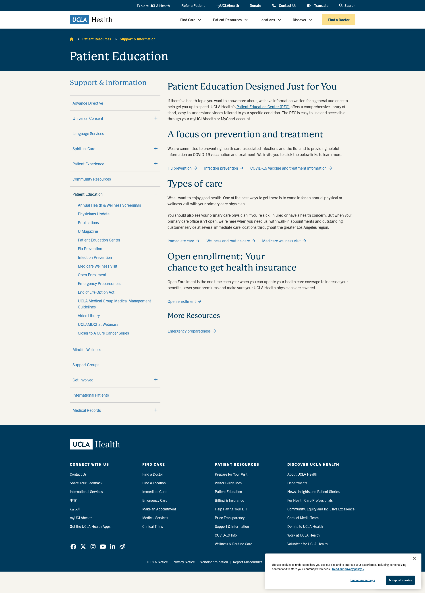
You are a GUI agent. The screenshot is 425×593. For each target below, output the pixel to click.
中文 (73, 500)
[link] (73, 546)
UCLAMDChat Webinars (98, 324)
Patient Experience (88, 163)
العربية (75, 509)
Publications (88, 222)
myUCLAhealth (227, 5)
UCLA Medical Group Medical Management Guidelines (114, 303)
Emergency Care (154, 500)
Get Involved (83, 379)
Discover (299, 19)
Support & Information (137, 39)
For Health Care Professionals (310, 500)
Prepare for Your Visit (231, 474)
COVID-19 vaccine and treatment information (288, 168)
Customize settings (362, 580)
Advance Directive (88, 103)
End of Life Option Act (96, 292)
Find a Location (154, 483)
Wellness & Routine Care (233, 543)
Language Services (88, 133)
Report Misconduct (247, 562)
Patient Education (88, 194)
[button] (154, 5)
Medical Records (87, 410)
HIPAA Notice (157, 562)
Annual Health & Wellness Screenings (109, 205)
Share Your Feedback (86, 483)
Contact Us (287, 5)
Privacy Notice (184, 562)
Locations (267, 19)
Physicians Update (94, 213)
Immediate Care (154, 491)
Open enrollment (182, 301)
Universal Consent (88, 118)
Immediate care (181, 240)
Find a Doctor (339, 19)
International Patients (91, 394)
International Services (86, 491)
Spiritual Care (84, 148)
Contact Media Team (303, 517)
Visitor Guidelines (228, 483)
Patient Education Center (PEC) (263, 106)
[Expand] (156, 118)
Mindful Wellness (87, 349)
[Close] (414, 558)
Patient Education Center (99, 239)
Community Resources (92, 178)
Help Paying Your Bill (231, 509)
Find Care (187, 19)
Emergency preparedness (189, 330)
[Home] (71, 39)
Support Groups (86, 364)
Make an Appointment (159, 509)
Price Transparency (230, 517)
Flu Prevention (90, 248)
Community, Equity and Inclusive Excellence (321, 509)
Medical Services (155, 517)
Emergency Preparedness (99, 283)
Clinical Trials (152, 526)
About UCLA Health (302, 474)
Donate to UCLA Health (305, 526)
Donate (255, 5)
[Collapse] (156, 194)
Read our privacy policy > (348, 569)
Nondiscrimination (214, 562)
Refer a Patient (193, 5)
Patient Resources (227, 19)
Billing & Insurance (229, 500)
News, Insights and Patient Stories (313, 491)
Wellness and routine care (228, 240)
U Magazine (88, 231)
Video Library (89, 315)
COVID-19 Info (226, 535)
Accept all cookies (400, 580)
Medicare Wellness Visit (97, 265)
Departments (297, 483)
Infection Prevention (95, 257)
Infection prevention (221, 168)
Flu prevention (180, 168)
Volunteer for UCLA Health (307, 543)
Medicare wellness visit (281, 240)
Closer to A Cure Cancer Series (103, 332)
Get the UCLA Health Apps (90, 526)
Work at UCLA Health (303, 535)
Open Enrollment (92, 274)
